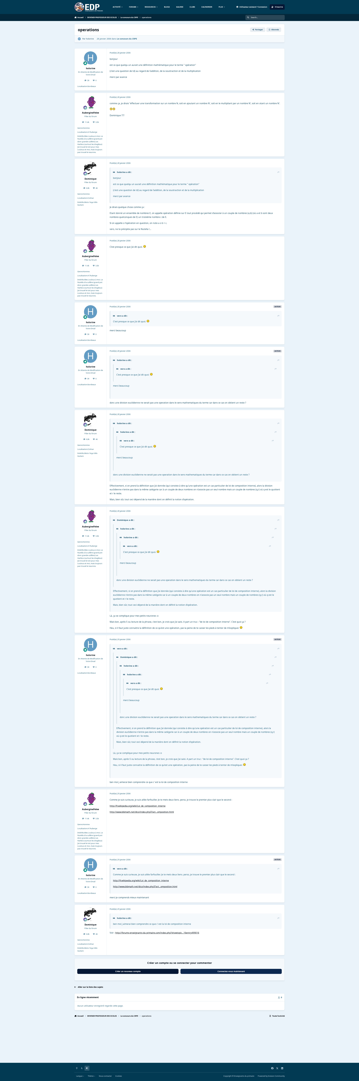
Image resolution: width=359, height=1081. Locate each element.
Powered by (271, 1076)
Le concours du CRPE (127, 38)
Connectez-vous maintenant (231, 971)
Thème (91, 1076)
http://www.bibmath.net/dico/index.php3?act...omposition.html (142, 812)
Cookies (118, 1076)
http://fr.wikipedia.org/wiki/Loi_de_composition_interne (137, 805)
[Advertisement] (158, 1041)
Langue (79, 1076)
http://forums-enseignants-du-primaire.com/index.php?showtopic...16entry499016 (157, 932)
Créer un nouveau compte (128, 971)
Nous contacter (105, 1076)
